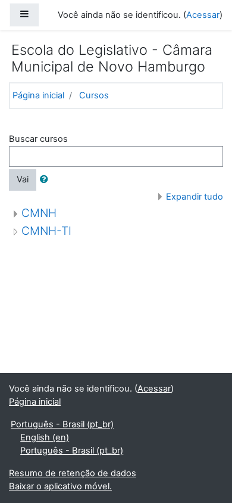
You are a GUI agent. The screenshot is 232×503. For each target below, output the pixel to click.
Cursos (94, 95)
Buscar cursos (38, 138)
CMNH (39, 213)
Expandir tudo (194, 196)
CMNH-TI (46, 231)
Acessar (203, 15)
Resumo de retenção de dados (72, 473)
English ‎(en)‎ (44, 437)
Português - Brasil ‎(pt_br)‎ (62, 424)
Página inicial (38, 95)
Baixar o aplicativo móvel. (60, 486)
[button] (46, 180)
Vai (23, 179)
